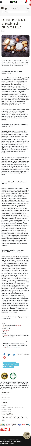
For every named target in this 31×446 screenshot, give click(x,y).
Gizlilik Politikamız (5, 441)
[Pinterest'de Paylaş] (4, 358)
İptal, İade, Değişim (6, 397)
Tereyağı (5, 335)
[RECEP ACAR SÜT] (13, 2)
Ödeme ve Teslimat (6, 395)
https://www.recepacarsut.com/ (12, 347)
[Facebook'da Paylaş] (4, 355)
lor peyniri (18, 325)
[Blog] (3, 420)
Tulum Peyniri (6, 327)
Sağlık (3, 31)
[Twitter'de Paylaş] (9, 355)
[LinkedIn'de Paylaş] (14, 355)
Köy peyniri (6, 330)
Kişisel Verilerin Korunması (7, 443)
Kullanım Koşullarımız (16, 441)
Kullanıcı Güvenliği (6, 400)
